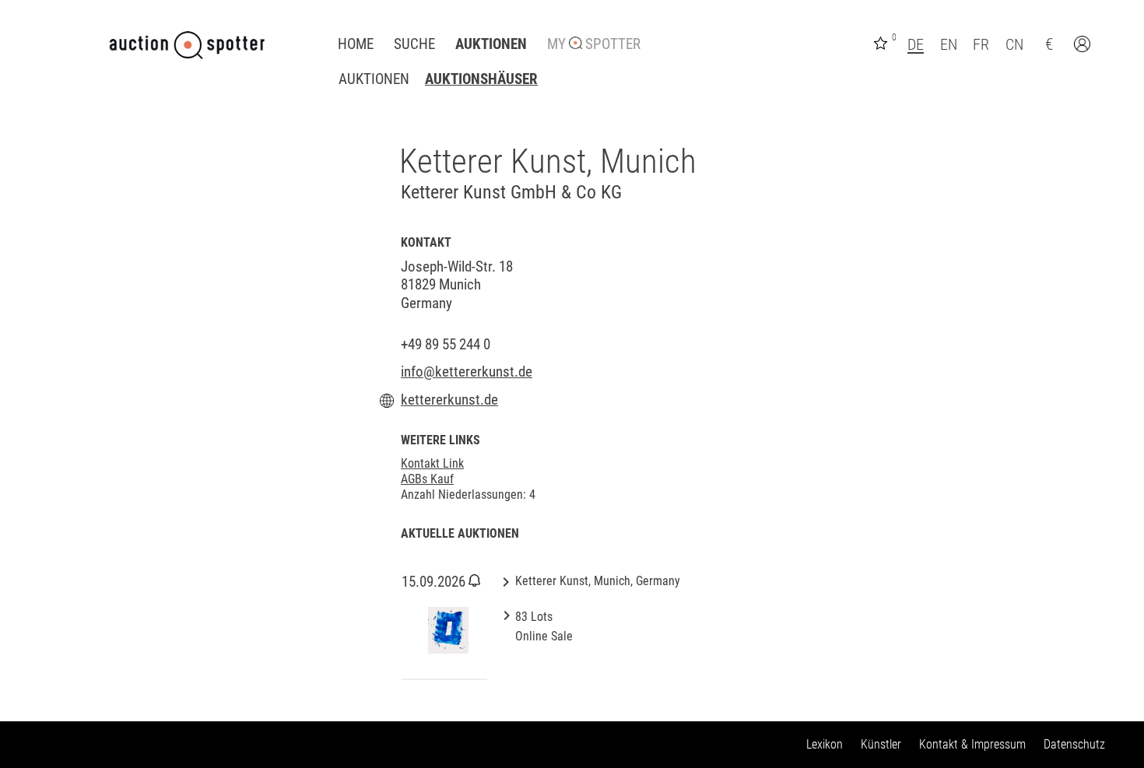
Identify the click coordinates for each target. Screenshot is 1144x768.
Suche (414, 44)
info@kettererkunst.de (466, 371)
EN (948, 44)
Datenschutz (1074, 744)
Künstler (881, 744)
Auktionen (491, 44)
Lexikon (824, 744)
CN (1014, 44)
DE (915, 44)
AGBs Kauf (427, 479)
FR (981, 44)
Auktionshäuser (481, 79)
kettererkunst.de (449, 400)
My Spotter (593, 44)
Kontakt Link (432, 463)
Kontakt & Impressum (972, 744)
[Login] (1084, 46)
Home (356, 44)
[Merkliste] (882, 41)
